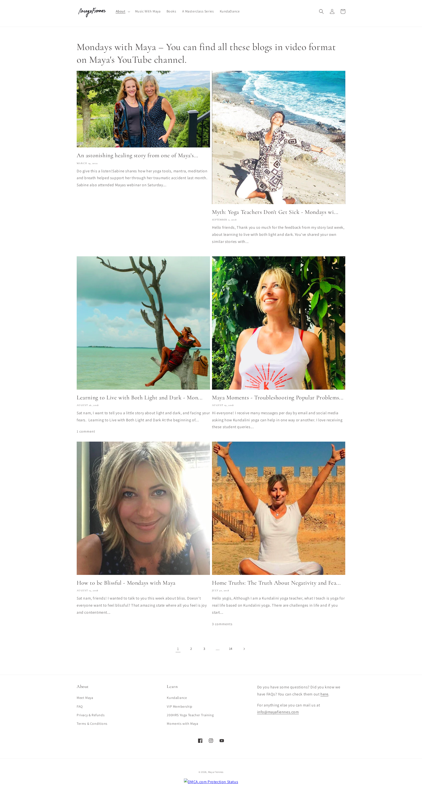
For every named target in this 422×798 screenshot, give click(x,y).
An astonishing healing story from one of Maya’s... (137, 155)
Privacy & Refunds (91, 715)
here (324, 694)
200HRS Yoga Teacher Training (190, 715)
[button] (122, 11)
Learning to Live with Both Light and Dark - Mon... (140, 397)
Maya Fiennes (215, 772)
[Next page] (244, 648)
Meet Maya (85, 697)
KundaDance (177, 697)
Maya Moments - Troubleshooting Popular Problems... (278, 397)
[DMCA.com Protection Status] (211, 781)
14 (230, 648)
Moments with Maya (182, 723)
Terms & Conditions (92, 723)
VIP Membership (179, 706)
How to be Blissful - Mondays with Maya (126, 582)
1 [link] (178, 648)
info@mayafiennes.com (278, 712)
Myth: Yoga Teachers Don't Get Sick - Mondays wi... (275, 212)
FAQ (80, 706)
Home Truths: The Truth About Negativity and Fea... (276, 582)
